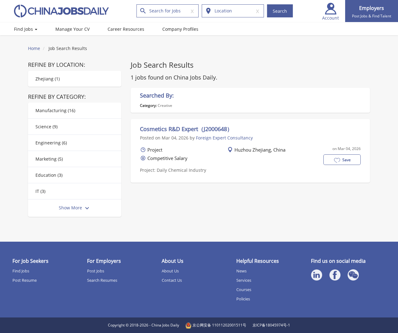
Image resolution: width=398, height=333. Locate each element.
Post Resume (24, 280)
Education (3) (48, 175)
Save (346, 159)
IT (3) (40, 191)
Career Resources (126, 29)
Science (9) (46, 127)
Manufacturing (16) (55, 110)
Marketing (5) (49, 159)
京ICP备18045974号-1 (271, 325)
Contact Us (172, 280)
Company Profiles (180, 29)
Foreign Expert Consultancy (224, 138)
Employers (371, 12)
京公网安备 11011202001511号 (219, 325)
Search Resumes (102, 280)
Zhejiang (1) (47, 79)
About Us (170, 271)
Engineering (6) (51, 143)
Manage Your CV (72, 29)
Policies (243, 299)
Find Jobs (24, 29)
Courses (243, 289)
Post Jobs (95, 271)
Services (243, 280)
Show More (71, 208)
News (241, 271)
